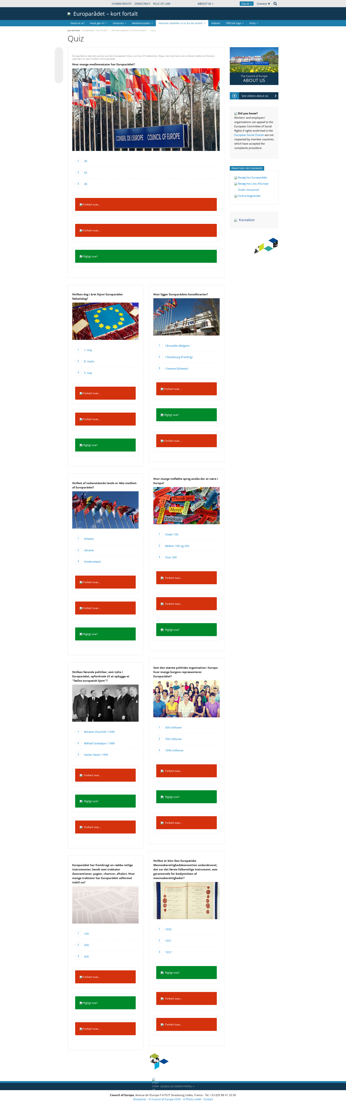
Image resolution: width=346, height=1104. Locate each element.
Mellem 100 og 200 (177, 546)
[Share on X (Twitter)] (59, 58)
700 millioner (173, 739)
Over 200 (171, 557)
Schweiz (89, 538)
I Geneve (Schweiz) (176, 368)
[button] (173, 1086)
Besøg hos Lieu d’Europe (253, 183)
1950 (168, 929)
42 (85, 172)
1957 (168, 952)
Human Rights (122, 3)
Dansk (245, 3)
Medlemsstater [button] (141, 23)
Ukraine (89, 550)
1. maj (88, 350)
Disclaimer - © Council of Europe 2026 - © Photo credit (167, 1099)
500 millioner (173, 727)
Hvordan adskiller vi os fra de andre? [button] (181, 23)
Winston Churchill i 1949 (99, 732)
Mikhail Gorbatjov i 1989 (99, 743)
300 (86, 956)
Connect (262, 3)
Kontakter (247, 220)
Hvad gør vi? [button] (97, 23)
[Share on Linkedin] (59, 72)
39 (85, 161)
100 (86, 933)
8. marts (89, 361)
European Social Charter (249, 135)
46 (85, 184)
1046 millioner (174, 750)
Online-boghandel (248, 196)
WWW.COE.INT (77, 3)
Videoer (215, 23)
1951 (168, 940)
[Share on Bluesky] (59, 51)
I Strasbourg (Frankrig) (178, 357)
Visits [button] (252, 23)
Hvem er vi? (77, 23)
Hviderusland (92, 561)
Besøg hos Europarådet (252, 177)
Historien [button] (118, 23)
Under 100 (171, 534)
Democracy (142, 3)
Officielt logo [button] (233, 23)
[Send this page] (59, 79)
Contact (208, 1099)
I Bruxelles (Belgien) (177, 345)
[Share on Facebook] (59, 65)
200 (86, 945)
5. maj (88, 373)
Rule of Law (161, 3)
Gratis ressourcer (248, 189)
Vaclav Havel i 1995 (96, 754)
